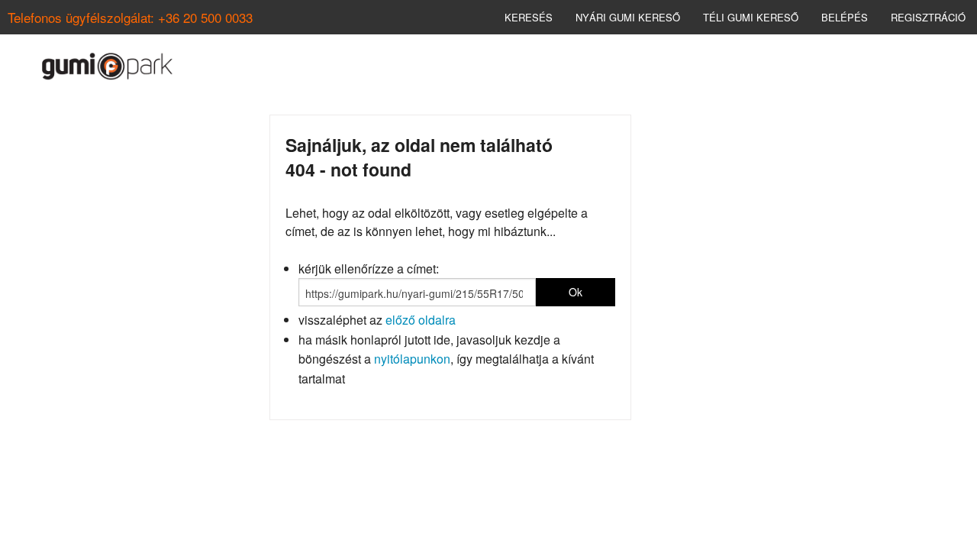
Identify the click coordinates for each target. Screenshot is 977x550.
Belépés (844, 17)
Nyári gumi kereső (628, 17)
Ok (575, 291)
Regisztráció (928, 17)
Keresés (529, 17)
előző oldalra (420, 319)
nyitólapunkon (412, 358)
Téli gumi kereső (750, 17)
